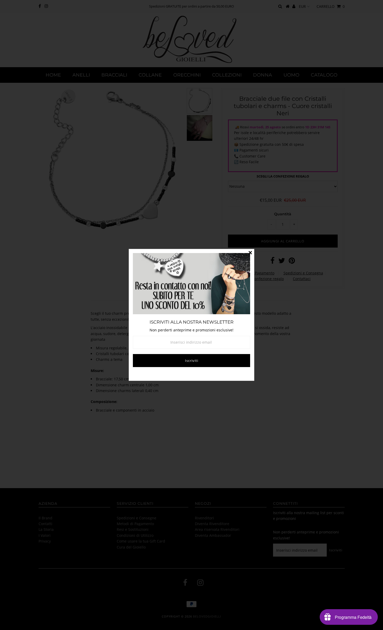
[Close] (250, 253)
